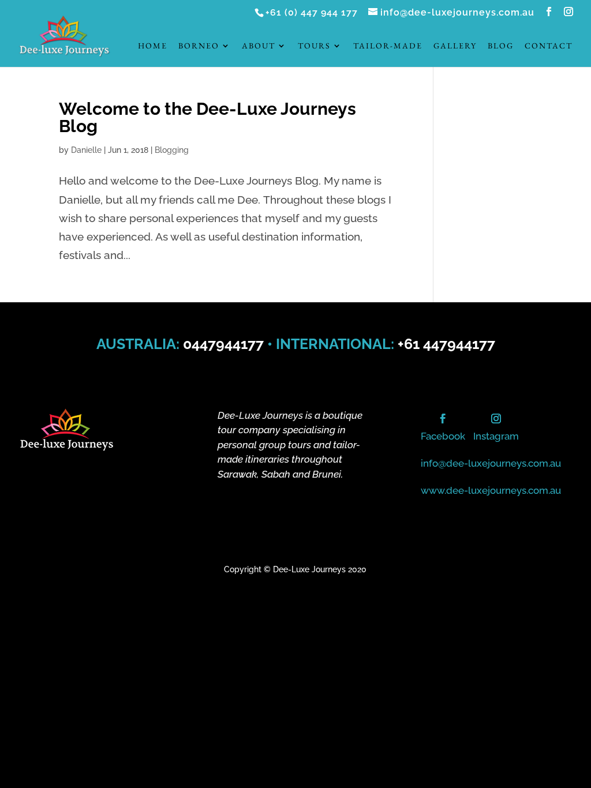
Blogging (172, 150)
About (258, 46)
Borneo (198, 46)
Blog (501, 46)
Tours (314, 46)
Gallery (455, 46)
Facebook (443, 436)
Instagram (496, 436)
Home (152, 46)
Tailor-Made (387, 46)
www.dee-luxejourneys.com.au (491, 490)
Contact (549, 46)
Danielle (86, 150)
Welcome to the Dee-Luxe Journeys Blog (207, 117)
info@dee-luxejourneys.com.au (491, 463)
